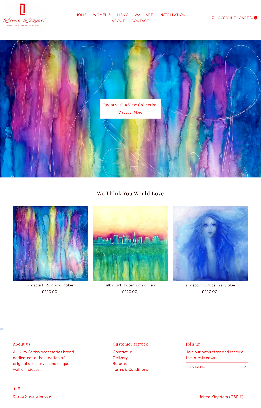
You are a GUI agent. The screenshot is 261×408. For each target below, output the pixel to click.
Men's (122, 14)
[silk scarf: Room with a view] (130, 243)
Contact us (122, 351)
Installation (172, 14)
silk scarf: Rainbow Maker (50, 285)
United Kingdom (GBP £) (220, 396)
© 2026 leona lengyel (32, 396)
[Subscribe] (243, 366)
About (118, 20)
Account (227, 17)
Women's (102, 14)
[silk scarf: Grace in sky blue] (210, 243)
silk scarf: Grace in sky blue (210, 285)
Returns (120, 363)
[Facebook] (14, 388)
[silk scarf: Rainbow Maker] (50, 243)
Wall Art (144, 14)
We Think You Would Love (130, 193)
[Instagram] (19, 388)
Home (81, 14)
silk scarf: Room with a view (130, 285)
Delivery (120, 357)
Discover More (130, 112)
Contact (140, 20)
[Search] (213, 17)
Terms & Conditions (130, 369)
